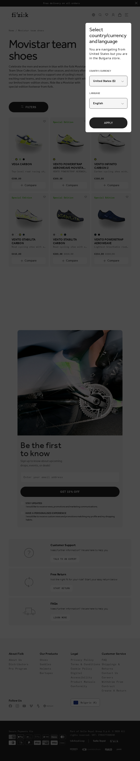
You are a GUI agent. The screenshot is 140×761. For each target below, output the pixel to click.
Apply (108, 123)
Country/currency (100, 70)
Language (94, 93)
